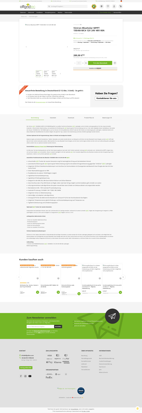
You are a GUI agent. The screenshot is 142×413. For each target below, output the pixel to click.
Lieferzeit (84, 364)
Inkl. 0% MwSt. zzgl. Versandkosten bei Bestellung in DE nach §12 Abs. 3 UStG (90, 57)
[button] (95, 69)
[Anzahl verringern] (74, 63)
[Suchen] (49, 6)
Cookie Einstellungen (105, 361)
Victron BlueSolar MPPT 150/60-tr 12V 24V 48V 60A (49, 285)
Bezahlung (84, 355)
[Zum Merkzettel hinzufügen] (115, 63)
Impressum (102, 367)
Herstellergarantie (86, 358)
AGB (39, 332)
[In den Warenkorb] (37, 292)
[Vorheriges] (26, 47)
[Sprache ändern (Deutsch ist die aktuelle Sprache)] (121, 1)
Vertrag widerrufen (25, 367)
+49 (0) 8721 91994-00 (27, 358)
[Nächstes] (67, 47)
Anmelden (58, 326)
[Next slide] (123, 277)
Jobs (100, 369)
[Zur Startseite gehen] (27, 6)
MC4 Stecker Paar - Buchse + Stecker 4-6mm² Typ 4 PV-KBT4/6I (29, 285)
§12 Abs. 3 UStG (86, 411)
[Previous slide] (19, 277)
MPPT (33, 126)
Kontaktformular (86, 361)
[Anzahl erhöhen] (82, 63)
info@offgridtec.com (27, 355)
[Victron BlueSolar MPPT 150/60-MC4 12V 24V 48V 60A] (47, 47)
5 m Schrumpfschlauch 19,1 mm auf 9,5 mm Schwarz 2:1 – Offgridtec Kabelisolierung (91, 286)
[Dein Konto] (114, 6)
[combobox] (68, 6)
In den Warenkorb (101, 63)
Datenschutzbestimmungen (42, 331)
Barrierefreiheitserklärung (106, 358)
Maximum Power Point (40, 146)
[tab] (35, 118)
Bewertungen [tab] (107, 118)
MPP (65, 128)
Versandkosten (85, 369)
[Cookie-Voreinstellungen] (137, 408)
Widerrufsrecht (103, 372)
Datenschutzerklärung (105, 364)
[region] (47, 50)
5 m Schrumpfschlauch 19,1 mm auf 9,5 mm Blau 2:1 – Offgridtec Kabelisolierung (112, 286)
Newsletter (84, 367)
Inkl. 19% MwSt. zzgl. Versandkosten (81, 50)
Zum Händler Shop (105, 12)
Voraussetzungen (41, 102)
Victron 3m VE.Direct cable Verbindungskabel (67, 285)
